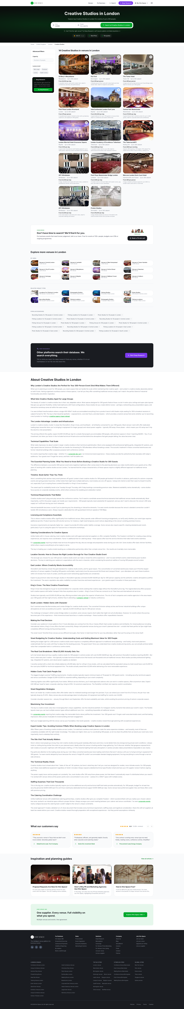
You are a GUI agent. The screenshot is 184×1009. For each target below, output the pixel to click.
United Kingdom (41, 44)
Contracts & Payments (61, 943)
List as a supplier (100, 953)
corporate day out (74, 454)
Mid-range (36, 69)
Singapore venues (139, 977)
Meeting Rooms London (68, 977)
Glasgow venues (106, 977)
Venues (90, 3)
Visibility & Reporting (60, 946)
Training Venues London (37, 980)
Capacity (35, 56)
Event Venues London (36, 983)
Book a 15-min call (138, 238)
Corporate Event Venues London (70, 983)
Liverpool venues (97, 980)
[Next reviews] (151, 826)
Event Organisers (80, 941)
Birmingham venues (98, 971)
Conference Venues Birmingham (122, 974)
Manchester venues (98, 968)
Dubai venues (138, 971)
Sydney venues (139, 980)
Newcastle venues (106, 983)
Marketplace (99, 941)
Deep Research (127, 3)
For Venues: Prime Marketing (103, 946)
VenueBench (119, 943)
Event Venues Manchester (120, 968)
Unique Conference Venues (37, 968)
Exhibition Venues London (37, 989)
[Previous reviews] (148, 826)
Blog (117, 941)
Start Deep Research (137, 355)
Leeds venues (96, 977)
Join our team (140, 939)
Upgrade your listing (141, 943)
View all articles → (147, 858)
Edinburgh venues (97, 974)
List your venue (100, 951)
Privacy (139, 1004)
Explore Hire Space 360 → (135, 915)
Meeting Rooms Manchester (121, 971)
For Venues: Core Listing (102, 948)
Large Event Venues (66, 989)
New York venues (139, 965)
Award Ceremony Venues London (70, 986)
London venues (97, 965)
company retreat (82, 598)
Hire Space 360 (59, 939)
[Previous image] (61, 65)
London (50, 44)
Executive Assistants (81, 943)
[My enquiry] (151, 3)
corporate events (39, 543)
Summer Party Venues (36, 971)
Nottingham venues (98, 986)
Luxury (36, 72)
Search (113, 3)
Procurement (79, 939)
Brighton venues (107, 980)
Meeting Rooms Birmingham (121, 980)
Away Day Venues (35, 977)
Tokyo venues (138, 974)
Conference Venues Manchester (122, 965)
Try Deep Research (43, 89)
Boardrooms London (67, 980)
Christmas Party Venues (68, 968)
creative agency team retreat (59, 416)
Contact (118, 951)
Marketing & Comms (81, 946)
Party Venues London (67, 971)
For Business (101, 3)
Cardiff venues (97, 983)
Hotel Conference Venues (68, 965)
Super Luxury (44, 72)
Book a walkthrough (60, 951)
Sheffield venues (106, 989)
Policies (118, 953)
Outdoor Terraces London (37, 995)
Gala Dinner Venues (36, 986)
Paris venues (138, 968)
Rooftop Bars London (67, 974)
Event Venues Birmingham (120, 977)
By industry (58, 948)
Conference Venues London (38, 965)
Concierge (98, 943)
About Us (118, 939)
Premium (44, 69)
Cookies (151, 1004)
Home (32, 44)
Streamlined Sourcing (61, 941)
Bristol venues (107, 974)
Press (117, 948)
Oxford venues (97, 989)
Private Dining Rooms (36, 974)
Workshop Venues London (68, 992)
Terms (145, 1004)
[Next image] (87, 65)
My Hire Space (141, 3)
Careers (118, 946)
